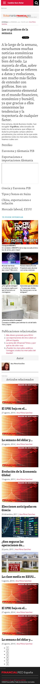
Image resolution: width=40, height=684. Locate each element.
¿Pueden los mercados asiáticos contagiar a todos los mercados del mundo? (21, 350)
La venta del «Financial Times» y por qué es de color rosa (21, 344)
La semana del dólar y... (17, 439)
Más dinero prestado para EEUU (19, 335)
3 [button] (7, 654)
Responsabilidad (20, 680)
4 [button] (7, 657)
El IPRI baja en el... (14, 408)
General (5, 22)
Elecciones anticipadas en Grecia (19, 508)
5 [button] (7, 661)
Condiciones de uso (8, 680)
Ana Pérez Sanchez (24, 412)
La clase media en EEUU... (19, 576)
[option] (20, 430)
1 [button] (7, 648)
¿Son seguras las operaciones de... (13, 543)
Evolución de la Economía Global (19, 473)
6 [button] (7, 664)
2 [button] (7, 651)
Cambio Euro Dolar (16, 3)
